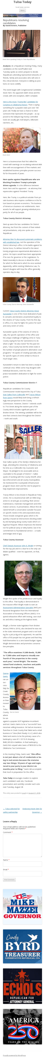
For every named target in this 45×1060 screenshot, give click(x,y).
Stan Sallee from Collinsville (14, 394)
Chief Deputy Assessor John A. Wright (18, 545)
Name (6, 860)
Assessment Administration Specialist (18, 607)
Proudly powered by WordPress (14, 1055)
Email (6, 869)
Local (24, 793)
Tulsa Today (23, 2)
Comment (8, 832)
